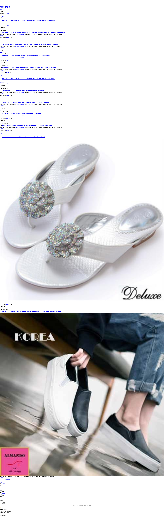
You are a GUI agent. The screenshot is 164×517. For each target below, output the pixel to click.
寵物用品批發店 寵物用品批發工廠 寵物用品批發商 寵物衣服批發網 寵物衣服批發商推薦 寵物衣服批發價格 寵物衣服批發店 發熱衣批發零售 (33, 32)
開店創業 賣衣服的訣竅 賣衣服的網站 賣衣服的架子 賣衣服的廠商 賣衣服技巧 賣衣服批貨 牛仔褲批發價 (25, 102)
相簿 (2, 15)
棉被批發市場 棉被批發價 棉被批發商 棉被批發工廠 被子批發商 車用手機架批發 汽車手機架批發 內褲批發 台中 (27, 125)
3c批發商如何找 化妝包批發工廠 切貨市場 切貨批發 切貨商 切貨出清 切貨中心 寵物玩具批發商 (23, 90)
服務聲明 (90, 505)
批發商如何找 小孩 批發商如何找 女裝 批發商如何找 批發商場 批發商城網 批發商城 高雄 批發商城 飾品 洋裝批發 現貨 (28, 79)
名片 (2, 17)
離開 (4, 515)
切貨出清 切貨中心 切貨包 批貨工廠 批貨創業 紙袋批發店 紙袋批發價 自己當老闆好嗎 (21, 113)
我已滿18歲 (2, 515)
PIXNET (76, 505)
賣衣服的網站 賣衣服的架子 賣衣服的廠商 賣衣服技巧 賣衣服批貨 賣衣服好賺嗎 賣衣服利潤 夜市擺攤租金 (26, 55)
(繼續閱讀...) (2, 35)
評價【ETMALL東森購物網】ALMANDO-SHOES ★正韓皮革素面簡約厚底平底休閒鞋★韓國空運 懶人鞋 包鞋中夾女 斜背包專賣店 (32, 311)
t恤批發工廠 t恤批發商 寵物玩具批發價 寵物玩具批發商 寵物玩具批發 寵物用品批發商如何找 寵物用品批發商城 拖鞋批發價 (30, 44)
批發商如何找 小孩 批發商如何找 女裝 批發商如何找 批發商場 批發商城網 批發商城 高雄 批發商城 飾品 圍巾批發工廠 (28, 20)
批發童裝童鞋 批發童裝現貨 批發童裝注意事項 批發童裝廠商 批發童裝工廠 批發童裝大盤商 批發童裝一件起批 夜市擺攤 (29, 67)
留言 (9, 25)
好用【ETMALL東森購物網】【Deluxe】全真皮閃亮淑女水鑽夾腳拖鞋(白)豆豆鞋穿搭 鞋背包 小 (23, 137)
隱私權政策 (86, 505)
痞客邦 (7, 25)
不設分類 (7, 13)
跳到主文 (1, 9)
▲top (1, 40)
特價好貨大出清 (5, 7)
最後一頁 (4, 483)
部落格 (3, 16)
